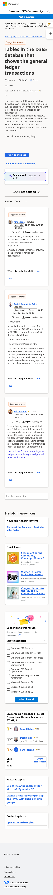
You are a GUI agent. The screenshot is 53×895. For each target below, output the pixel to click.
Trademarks (9, 876)
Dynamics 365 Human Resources (27, 658)
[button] (48, 11)
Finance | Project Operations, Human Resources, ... (24, 25)
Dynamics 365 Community (26, 11)
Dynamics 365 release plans (20, 822)
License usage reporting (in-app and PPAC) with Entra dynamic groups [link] (25, 799)
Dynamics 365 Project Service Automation (25, 676)
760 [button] (37, 729)
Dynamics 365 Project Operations (21, 670)
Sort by (8, 201)
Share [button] (35, 80)
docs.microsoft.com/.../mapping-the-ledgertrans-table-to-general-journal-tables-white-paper (26, 454)
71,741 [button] (32, 411)
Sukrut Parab (20, 411)
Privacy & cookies (12, 867)
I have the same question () (20, 163)
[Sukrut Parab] (10, 411)
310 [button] (38, 750)
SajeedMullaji (27, 729)
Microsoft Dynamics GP (22, 687)
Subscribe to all (26, 699)
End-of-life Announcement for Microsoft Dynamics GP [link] (24, 787)
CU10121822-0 (27, 749)
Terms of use (9, 872)
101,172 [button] (30, 221)
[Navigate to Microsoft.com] (11, 4)
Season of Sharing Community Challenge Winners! (32, 556)
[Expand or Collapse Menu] (4, 11)
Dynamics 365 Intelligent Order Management (26, 663)
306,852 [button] (19, 307)
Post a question (26, 16)
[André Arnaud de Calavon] (10, 304)
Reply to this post (17, 154)
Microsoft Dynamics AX (22, 682)
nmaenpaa (19, 221)
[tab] (27, 193)
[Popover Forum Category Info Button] (20, 636)
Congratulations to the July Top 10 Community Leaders (33, 591)
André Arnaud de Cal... (25, 304)
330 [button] (36, 738)
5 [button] (40, 91)
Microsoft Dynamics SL (22, 692)
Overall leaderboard (40, 760)
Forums (31, 24)
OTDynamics (33, 91)
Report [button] (10, 85)
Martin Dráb (26, 737)
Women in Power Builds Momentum (32, 573)
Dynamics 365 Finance (22, 648)
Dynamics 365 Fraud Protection (26, 653)
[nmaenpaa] (10, 222)
